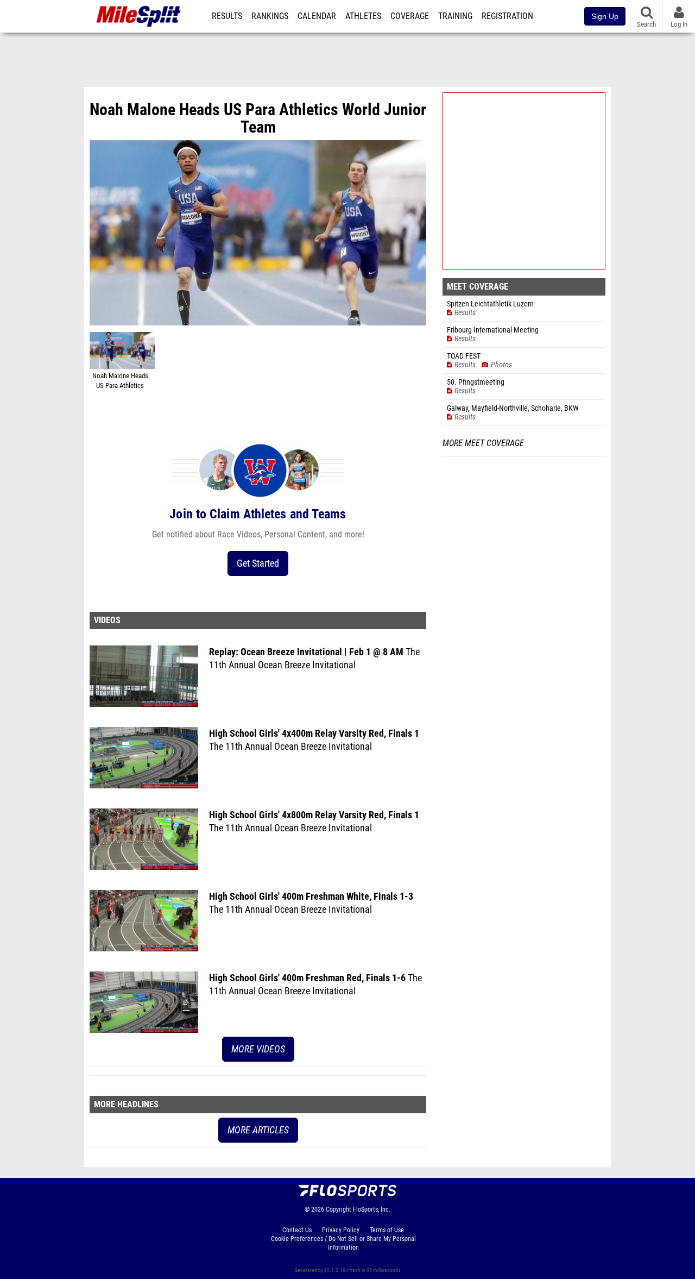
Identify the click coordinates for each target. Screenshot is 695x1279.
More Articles (258, 1130)
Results (227, 16)
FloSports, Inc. (371, 1209)
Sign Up (604, 16)
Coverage (409, 16)
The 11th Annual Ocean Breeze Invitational (290, 746)
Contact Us (297, 1230)
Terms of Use (387, 1230)
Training (455, 16)
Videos (107, 620)
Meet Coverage (477, 286)
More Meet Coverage (483, 443)
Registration (507, 16)
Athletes (363, 16)
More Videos (258, 1049)
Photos (501, 365)
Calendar (317, 16)
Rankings (269, 16)
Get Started (258, 563)
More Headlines (126, 1104)
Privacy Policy (340, 1230)
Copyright (338, 1209)
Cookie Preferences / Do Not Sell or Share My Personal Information (343, 1243)
